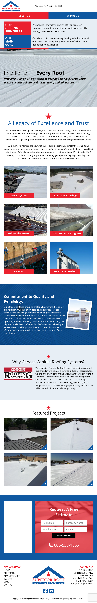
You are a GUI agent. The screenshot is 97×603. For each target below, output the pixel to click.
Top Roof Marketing (76, 598)
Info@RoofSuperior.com (82, 583)
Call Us (25, 15)
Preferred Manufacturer (12, 574)
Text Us (74, 15)
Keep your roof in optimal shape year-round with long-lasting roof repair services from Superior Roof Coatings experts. (25, 258)
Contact (9, 584)
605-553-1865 (66, 545)
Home (7, 570)
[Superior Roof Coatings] (14, 6)
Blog (6, 581)
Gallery (8, 579)
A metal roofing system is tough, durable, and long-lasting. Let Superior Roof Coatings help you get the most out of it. (25, 182)
